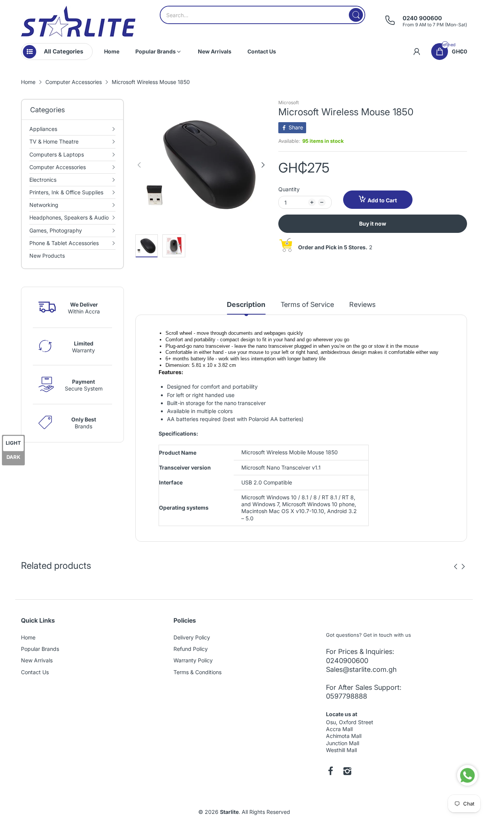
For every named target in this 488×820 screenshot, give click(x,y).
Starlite (229, 812)
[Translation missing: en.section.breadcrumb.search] (356, 15)
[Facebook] (330, 772)
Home (28, 637)
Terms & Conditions (197, 672)
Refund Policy (190, 649)
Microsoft (288, 102)
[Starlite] (78, 21)
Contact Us (35, 672)
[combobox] (262, 14)
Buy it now (372, 223)
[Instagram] (347, 772)
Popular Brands (40, 649)
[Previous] (263, 165)
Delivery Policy (191, 637)
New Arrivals (37, 660)
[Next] (139, 165)
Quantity (289, 189)
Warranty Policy (193, 660)
